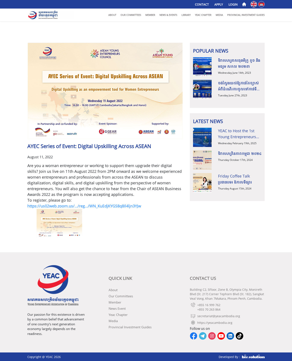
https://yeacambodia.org (214, 323)
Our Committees (131, 14)
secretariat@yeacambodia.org (218, 316)
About (112, 14)
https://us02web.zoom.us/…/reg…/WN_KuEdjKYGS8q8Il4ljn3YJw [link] (84, 205)
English (254, 4)
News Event (117, 308)
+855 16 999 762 (208, 305)
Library (186, 14)
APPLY (218, 4)
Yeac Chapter (203, 14)
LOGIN (233, 4)
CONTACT (202, 4)
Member (150, 14)
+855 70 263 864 (208, 309)
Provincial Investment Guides (246, 14)
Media (219, 14)
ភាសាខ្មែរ (262, 4)
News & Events (168, 14)
